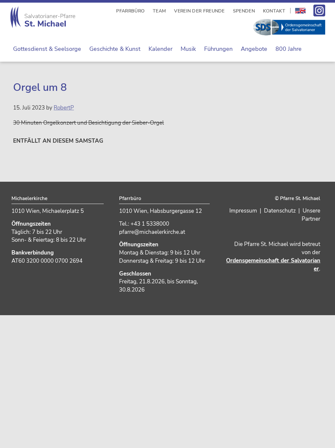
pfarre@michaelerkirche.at (152, 232)
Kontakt (274, 11)
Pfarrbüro (130, 11)
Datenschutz (280, 210)
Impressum (243, 210)
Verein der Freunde (199, 11)
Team (159, 11)
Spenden (244, 11)
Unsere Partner (311, 215)
